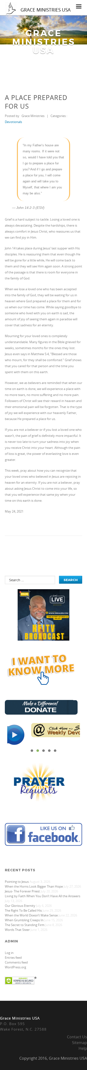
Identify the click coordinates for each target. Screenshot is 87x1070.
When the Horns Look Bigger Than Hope (34, 886)
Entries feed (13, 957)
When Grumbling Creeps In (24, 920)
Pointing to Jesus (17, 881)
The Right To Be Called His (23, 910)
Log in (9, 953)
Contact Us (77, 1036)
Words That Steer (17, 930)
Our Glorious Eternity (20, 905)
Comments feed (16, 962)
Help (83, 1048)
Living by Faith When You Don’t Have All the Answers (42, 896)
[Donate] (41, 713)
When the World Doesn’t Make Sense (31, 915)
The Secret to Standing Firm (24, 925)
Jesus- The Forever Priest (22, 891)
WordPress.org (15, 967)
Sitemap (79, 1042)
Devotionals (13, 122)
